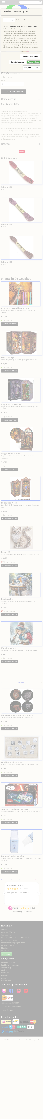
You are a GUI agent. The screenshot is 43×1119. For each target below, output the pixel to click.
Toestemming (8, 20)
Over (25, 20)
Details (18, 20)
